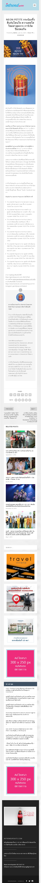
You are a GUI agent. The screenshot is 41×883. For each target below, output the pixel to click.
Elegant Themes (17, 878)
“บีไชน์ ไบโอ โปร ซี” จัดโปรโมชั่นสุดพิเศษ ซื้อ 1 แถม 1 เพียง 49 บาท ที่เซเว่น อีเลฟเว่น (20, 744)
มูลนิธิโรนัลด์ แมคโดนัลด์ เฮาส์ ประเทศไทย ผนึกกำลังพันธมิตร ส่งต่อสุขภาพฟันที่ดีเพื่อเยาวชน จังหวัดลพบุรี (20, 706)
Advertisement (12, 881)
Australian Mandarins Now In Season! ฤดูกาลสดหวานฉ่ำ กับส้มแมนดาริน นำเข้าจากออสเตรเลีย (20, 714)
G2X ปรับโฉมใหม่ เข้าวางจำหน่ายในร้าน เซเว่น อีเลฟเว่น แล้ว (19, 451)
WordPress (33, 878)
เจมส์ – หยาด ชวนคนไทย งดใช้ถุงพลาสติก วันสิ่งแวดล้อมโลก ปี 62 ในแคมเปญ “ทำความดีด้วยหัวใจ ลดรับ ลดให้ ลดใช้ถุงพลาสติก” (20, 532)
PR (32, 33)
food (29, 33)
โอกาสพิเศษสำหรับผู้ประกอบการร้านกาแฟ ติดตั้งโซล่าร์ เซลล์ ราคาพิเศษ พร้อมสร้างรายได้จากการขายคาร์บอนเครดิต (20, 751)
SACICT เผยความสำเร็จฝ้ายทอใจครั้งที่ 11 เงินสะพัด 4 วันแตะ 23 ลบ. (20, 478)
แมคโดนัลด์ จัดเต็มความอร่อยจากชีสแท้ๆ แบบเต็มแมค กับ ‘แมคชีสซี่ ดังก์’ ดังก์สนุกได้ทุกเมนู (20, 758)
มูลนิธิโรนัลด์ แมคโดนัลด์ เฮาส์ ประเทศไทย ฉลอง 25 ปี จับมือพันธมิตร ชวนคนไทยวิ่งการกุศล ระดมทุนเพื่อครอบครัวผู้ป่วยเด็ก (20, 698)
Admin (15, 33)
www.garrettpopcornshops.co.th (23, 279)
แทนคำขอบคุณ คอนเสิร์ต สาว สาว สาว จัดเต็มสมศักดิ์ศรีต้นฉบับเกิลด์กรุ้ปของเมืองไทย (20, 505)
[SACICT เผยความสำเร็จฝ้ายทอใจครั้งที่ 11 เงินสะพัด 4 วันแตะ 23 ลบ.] (20, 466)
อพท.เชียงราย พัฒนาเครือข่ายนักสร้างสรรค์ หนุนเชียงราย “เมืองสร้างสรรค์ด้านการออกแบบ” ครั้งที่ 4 (20, 722)
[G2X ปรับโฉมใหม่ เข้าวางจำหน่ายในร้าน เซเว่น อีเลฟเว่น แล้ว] (20, 439)
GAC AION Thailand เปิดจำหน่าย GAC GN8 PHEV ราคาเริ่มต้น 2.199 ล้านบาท (19, 730)
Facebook (19, 282)
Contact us (21, 881)
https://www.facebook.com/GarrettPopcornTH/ (20, 284)
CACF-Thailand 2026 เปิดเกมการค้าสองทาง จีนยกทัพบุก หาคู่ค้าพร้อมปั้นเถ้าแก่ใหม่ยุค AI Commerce (20, 690)
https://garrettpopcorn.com (14, 277)
